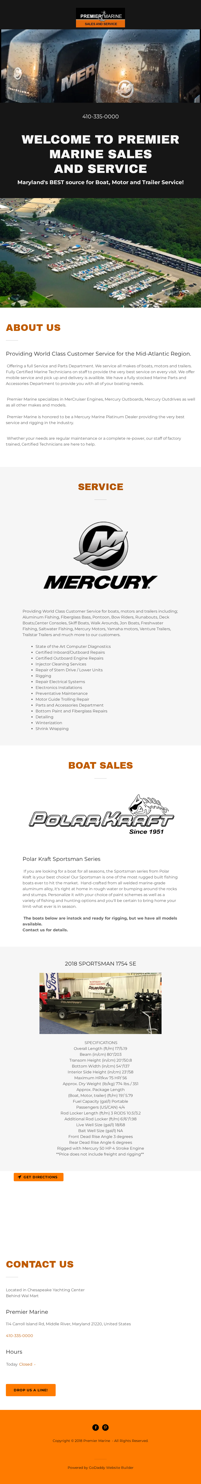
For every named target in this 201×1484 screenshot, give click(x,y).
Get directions (41, 1177)
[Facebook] (95, 1428)
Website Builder (120, 1467)
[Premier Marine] (100, 17)
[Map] (100, 1207)
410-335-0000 (100, 116)
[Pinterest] (105, 1428)
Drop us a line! (31, 1390)
